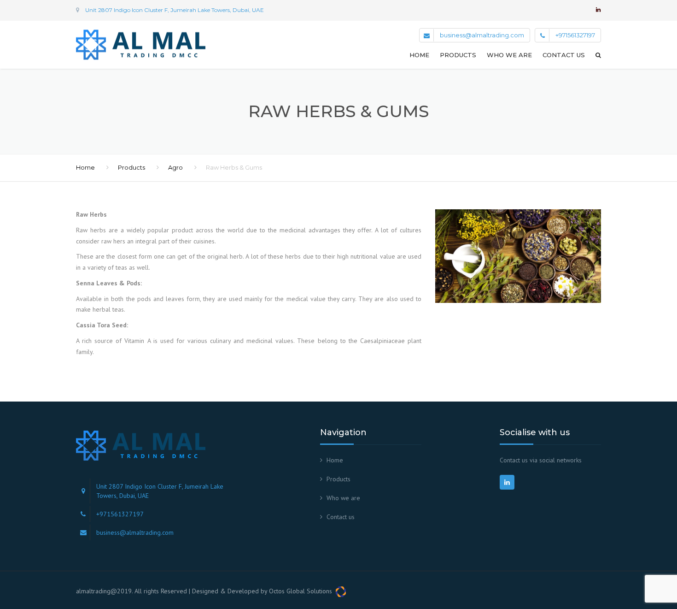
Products (458, 55)
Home (419, 55)
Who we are (509, 55)
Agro (175, 167)
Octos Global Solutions (302, 591)
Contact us (564, 55)
